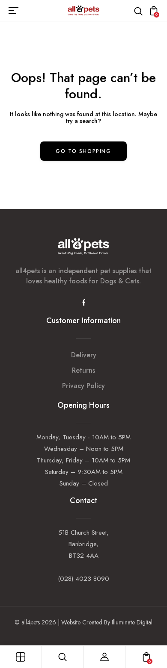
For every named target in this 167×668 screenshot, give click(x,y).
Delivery (83, 355)
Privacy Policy (83, 386)
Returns (83, 370)
